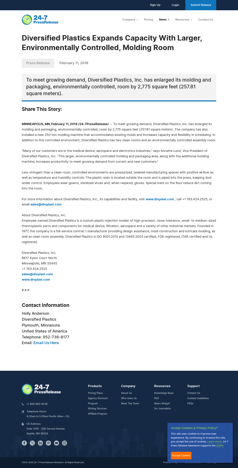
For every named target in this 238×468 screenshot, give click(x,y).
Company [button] (129, 19)
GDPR (219, 445)
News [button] (163, 19)
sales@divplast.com (45, 204)
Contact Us (205, 19)
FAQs (190, 403)
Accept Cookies (181, 455)
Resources (162, 386)
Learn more (214, 441)
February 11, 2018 (73, 63)
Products (95, 386)
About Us (126, 393)
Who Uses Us (129, 398)
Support (193, 386)
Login (175, 5)
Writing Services (97, 408)
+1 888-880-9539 (37, 404)
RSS (156, 398)
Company (128, 386)
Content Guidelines (198, 398)
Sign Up (155, 5)
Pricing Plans (95, 393)
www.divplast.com (160, 199)
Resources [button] (182, 19)
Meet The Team (130, 403)
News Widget (162, 403)
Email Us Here (46, 343)
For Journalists (162, 408)
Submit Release (201, 5)
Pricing (148, 19)
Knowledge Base (164, 393)
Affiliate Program (97, 414)
